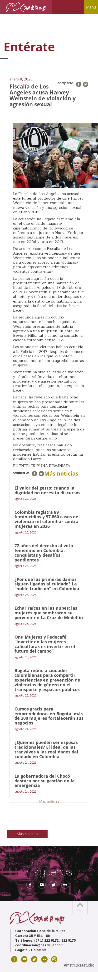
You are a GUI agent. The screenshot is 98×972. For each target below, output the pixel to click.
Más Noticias (27, 833)
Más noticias (49, 801)
